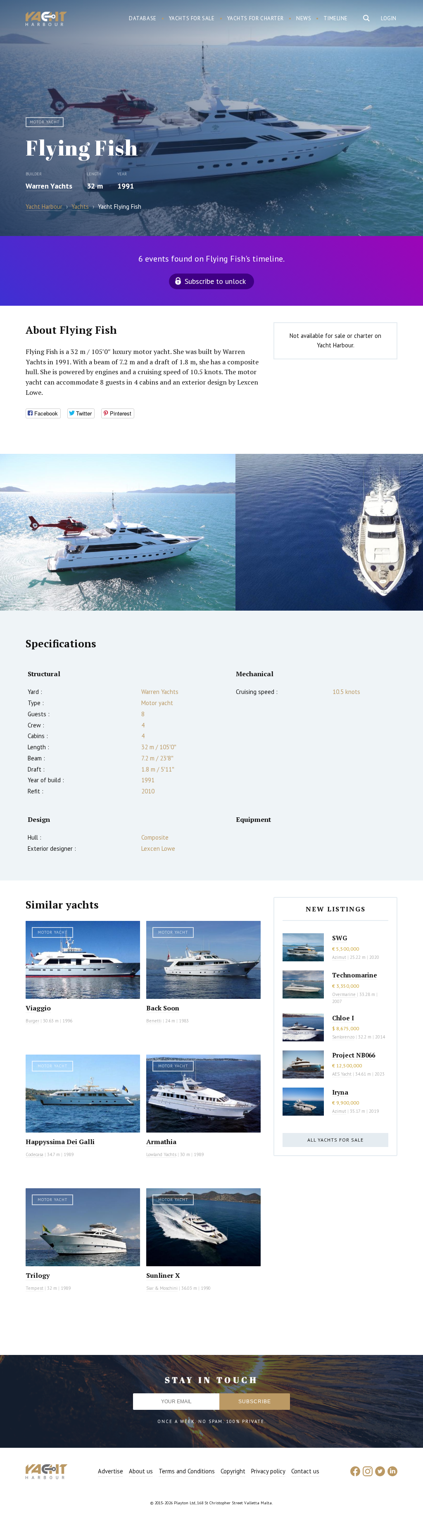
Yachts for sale (192, 18)
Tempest (34, 1288)
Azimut (339, 957)
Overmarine (344, 994)
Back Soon (162, 1007)
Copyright (233, 1471)
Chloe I (343, 1018)
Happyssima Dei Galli (60, 1141)
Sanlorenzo (343, 1037)
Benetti (154, 1021)
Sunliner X (163, 1275)
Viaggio (38, 1007)
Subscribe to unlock (215, 281)
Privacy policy (268, 1471)
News (303, 18)
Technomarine (354, 975)
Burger (32, 1021)
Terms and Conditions (187, 1471)
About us (141, 1471)
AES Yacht (342, 1074)
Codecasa (34, 1154)
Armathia (161, 1141)
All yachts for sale (335, 1140)
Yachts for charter (255, 18)
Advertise (110, 1471)
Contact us (305, 1471)
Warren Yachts (49, 186)
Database (143, 18)
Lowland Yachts (161, 1154)
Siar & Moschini (162, 1288)
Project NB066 (353, 1055)
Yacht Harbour (46, 20)
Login (389, 18)
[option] (117, 532)
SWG (339, 938)
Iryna (340, 1092)
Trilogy (38, 1275)
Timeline (335, 18)
